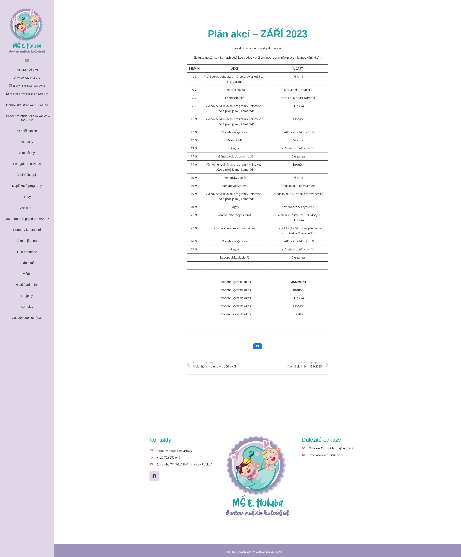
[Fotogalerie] (27, 60)
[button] (33, 197)
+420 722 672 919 (168, 458)
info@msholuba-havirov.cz (175, 451)
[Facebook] (154, 476)
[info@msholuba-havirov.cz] (153, 450)
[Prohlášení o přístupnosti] (305, 455)
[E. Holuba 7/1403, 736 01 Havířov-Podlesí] (153, 464)
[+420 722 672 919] (153, 457)
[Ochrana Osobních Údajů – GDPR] (305, 448)
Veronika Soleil (271, 552)
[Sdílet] (257, 346)
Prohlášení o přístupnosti (326, 455)
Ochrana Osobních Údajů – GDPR (331, 448)
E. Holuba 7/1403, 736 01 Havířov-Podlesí (184, 464)
